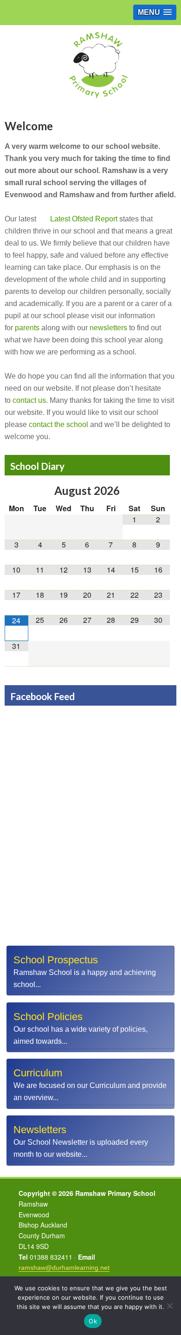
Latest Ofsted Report (83, 219)
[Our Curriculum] (90, 1084)
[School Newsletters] (90, 1140)
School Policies (48, 1016)
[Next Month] (158, 490)
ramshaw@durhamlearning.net (64, 1267)
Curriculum (37, 1073)
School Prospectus (55, 960)
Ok (93, 1321)
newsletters (108, 328)
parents (27, 328)
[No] (169, 1305)
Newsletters (39, 1129)
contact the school (58, 424)
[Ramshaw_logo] (97, 104)
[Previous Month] (16, 490)
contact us (29, 400)
